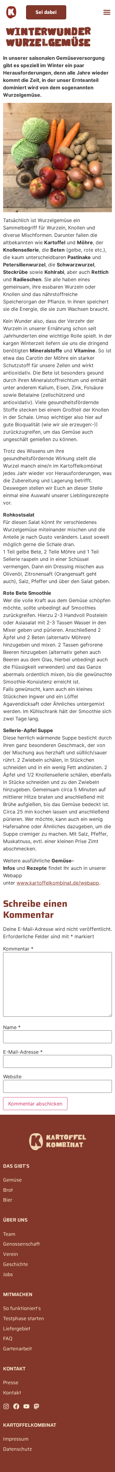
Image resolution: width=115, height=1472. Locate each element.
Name (12, 1027)
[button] (107, 12)
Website (12, 1076)
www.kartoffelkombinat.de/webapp (58, 883)
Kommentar (18, 948)
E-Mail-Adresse (23, 1051)
